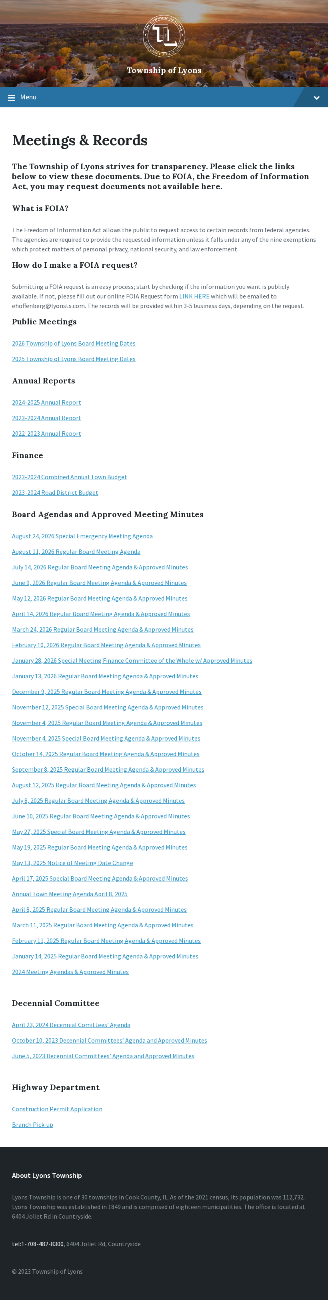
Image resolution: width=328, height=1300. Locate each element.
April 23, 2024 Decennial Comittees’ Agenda (71, 1025)
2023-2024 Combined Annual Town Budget (69, 477)
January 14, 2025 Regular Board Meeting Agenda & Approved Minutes (105, 956)
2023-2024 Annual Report (46, 418)
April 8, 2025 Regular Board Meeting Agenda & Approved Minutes (99, 909)
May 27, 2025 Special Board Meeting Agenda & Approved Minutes (99, 832)
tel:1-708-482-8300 (38, 1244)
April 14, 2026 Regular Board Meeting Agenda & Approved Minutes (101, 614)
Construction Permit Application (57, 1109)
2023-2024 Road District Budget (55, 492)
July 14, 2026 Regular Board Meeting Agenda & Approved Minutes (100, 567)
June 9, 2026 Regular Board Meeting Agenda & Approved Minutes (99, 583)
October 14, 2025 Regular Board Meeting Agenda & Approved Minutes (106, 754)
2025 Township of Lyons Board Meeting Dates (74, 359)
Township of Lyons (164, 70)
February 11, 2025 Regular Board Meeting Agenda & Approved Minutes (106, 940)
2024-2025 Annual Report (46, 402)
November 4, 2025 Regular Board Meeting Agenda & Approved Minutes (107, 723)
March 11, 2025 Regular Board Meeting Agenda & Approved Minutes (103, 925)
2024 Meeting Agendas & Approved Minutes (70, 972)
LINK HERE (194, 296)
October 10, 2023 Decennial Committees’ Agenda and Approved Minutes (109, 1040)
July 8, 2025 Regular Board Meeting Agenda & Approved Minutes (98, 800)
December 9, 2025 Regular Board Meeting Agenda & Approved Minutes (107, 691)
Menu (28, 96)
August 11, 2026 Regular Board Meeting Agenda (76, 551)
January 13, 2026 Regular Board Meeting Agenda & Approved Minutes (105, 676)
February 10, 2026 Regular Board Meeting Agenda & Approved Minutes (106, 645)
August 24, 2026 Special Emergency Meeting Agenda (82, 536)
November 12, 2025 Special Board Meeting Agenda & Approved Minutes (108, 707)
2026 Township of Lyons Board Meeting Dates (74, 343)
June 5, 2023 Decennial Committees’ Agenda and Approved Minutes (103, 1056)
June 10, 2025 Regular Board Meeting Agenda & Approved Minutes (101, 816)
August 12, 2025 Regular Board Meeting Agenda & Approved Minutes (104, 785)
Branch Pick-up (32, 1124)
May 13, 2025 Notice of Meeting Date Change (72, 863)
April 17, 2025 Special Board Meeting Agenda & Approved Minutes (100, 878)
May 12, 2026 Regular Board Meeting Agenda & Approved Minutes (100, 598)
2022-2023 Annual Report (46, 433)
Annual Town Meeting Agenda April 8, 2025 (70, 894)
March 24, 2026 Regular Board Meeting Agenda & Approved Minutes (103, 629)
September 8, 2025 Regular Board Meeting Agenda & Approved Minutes (108, 769)
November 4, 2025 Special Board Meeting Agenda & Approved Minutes (106, 738)
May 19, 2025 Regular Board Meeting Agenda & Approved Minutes (100, 847)
